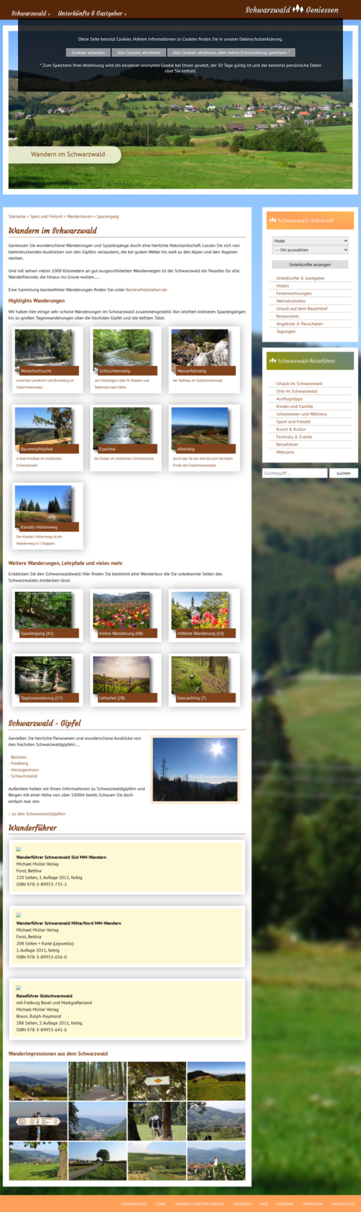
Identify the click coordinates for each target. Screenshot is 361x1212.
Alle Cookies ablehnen (138, 52)
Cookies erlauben (88, 52)
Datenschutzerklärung (260, 39)
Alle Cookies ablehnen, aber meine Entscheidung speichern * (231, 52)
